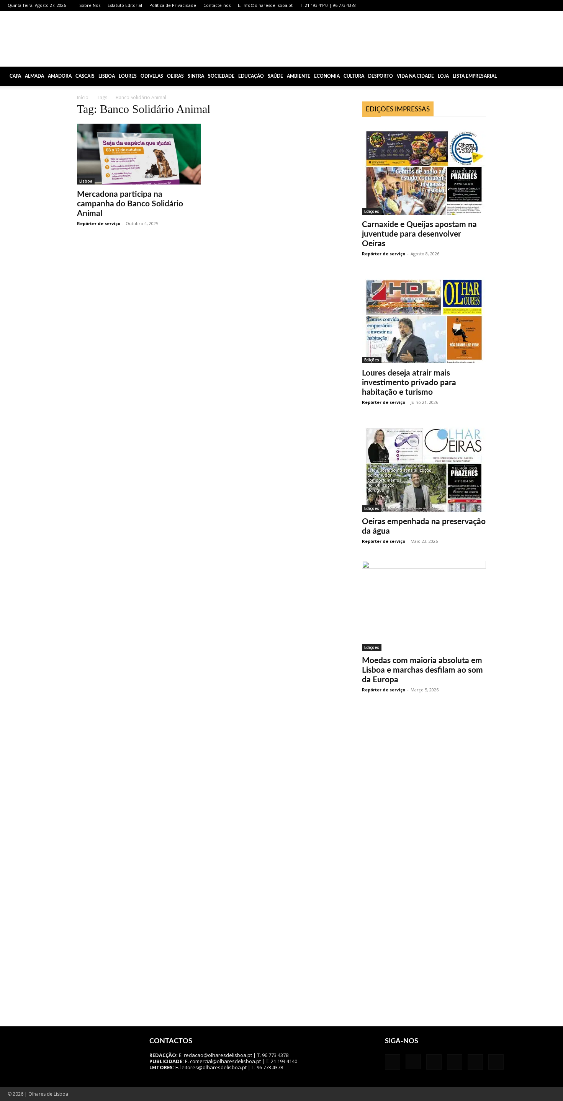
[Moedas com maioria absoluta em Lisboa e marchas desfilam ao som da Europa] (424, 606)
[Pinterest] (524, 5)
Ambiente (298, 76)
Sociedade (221, 76)
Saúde (275, 76)
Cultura (354, 76)
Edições (371, 211)
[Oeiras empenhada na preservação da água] (424, 467)
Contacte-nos (217, 5)
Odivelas (152, 76)
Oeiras (175, 76)
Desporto (380, 76)
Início (82, 97)
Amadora (60, 76)
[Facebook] (486, 5)
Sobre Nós (89, 5)
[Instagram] (499, 5)
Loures (128, 76)
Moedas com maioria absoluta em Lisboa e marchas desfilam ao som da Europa (422, 670)
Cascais (85, 76)
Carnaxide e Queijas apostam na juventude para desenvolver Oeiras (419, 234)
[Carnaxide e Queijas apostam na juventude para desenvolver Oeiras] (424, 170)
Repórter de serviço (98, 223)
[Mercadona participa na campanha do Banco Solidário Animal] (139, 154)
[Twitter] (537, 5)
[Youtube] (549, 5)
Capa (15, 76)
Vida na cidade (415, 76)
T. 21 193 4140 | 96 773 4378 (328, 5)
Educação (251, 76)
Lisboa (106, 76)
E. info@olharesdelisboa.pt (265, 5)
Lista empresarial (475, 76)
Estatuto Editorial (125, 5)
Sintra (196, 76)
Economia (327, 76)
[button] (554, 76)
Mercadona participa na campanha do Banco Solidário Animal (130, 203)
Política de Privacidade (172, 5)
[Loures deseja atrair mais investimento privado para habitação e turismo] (424, 318)
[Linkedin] (511, 5)
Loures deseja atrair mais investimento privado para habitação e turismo (409, 382)
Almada (34, 76)
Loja (443, 76)
